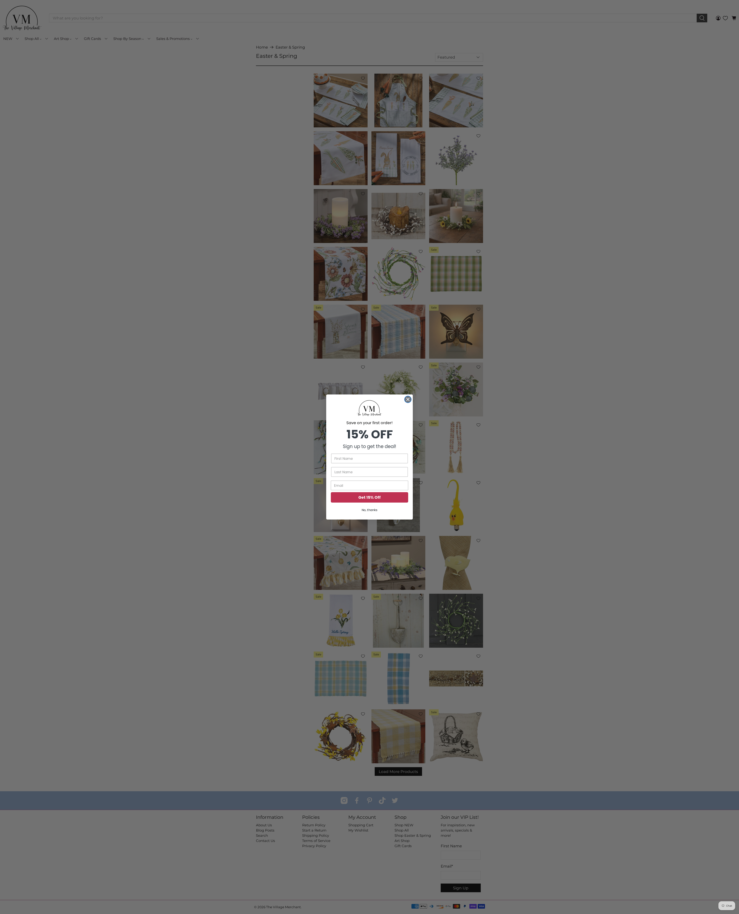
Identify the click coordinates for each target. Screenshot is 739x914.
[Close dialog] (408, 399)
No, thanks (369, 510)
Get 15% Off (369, 497)
